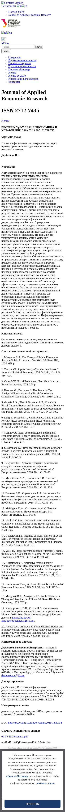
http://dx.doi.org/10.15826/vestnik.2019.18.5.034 (35, 722)
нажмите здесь (45, 783)
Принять (32, 803)
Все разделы (8, 5)
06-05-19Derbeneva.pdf (14, 736)
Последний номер (19, 69)
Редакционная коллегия (22, 60)
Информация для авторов (23, 78)
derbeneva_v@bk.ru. (12, 675)
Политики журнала (19, 63)
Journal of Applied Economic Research (29, 14)
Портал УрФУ (16, 11)
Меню (5, 42)
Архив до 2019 (17, 75)
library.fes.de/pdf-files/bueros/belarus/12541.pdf (17, 619)
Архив (12, 72)
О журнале (14, 57)
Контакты (14, 81)
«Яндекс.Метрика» (17, 776)
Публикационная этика (22, 66)
